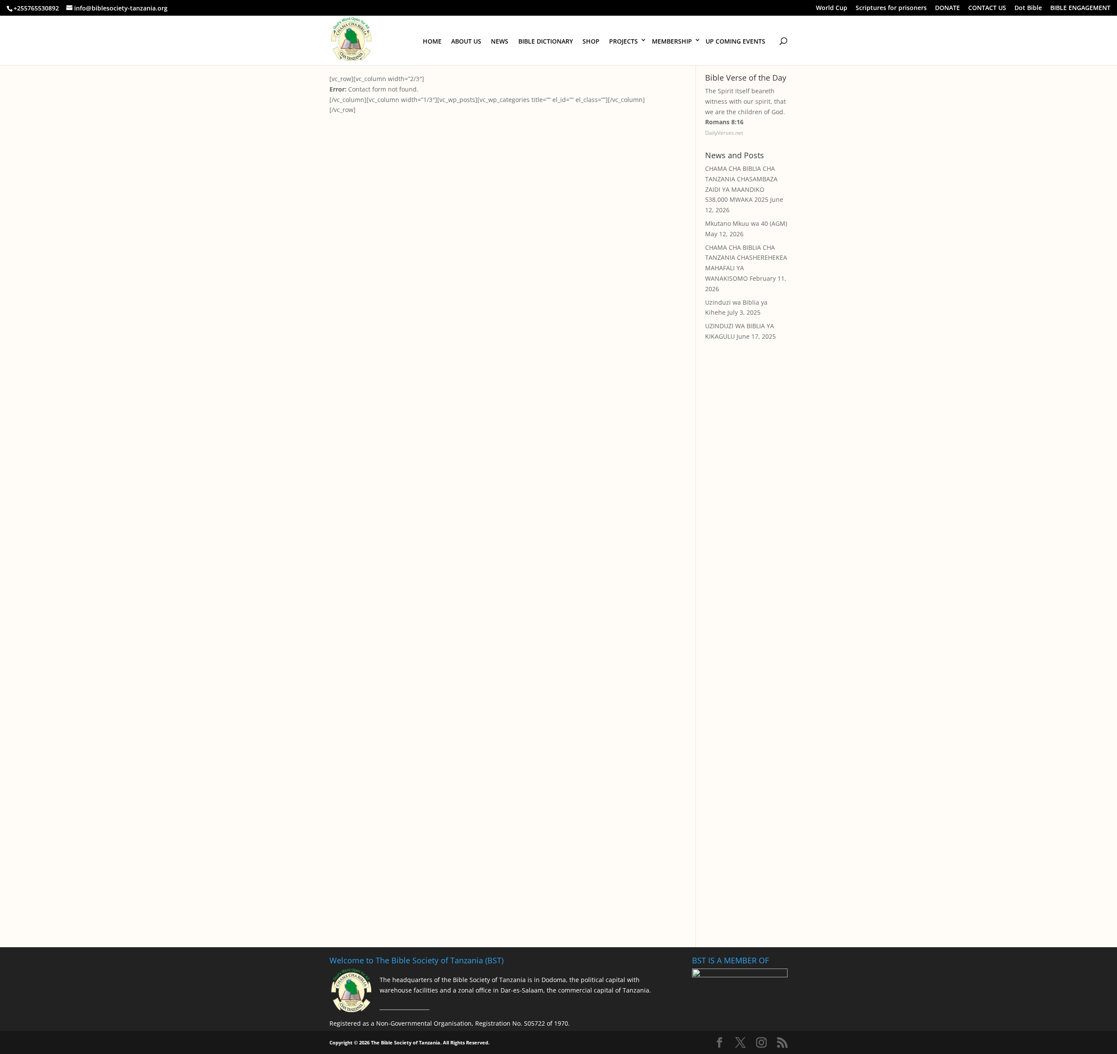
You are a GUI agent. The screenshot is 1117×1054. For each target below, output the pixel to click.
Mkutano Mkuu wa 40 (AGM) (746, 223)
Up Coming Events (735, 41)
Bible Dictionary (545, 41)
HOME (432, 41)
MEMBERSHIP (672, 41)
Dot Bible (1028, 8)
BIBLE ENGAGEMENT (1080, 8)
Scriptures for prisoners (891, 8)
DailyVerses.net (724, 132)
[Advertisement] (746, 506)
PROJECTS (623, 41)
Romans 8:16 (724, 122)
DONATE (947, 8)
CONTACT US (987, 8)
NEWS (499, 41)
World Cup (831, 8)
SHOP (591, 41)
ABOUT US (466, 41)
